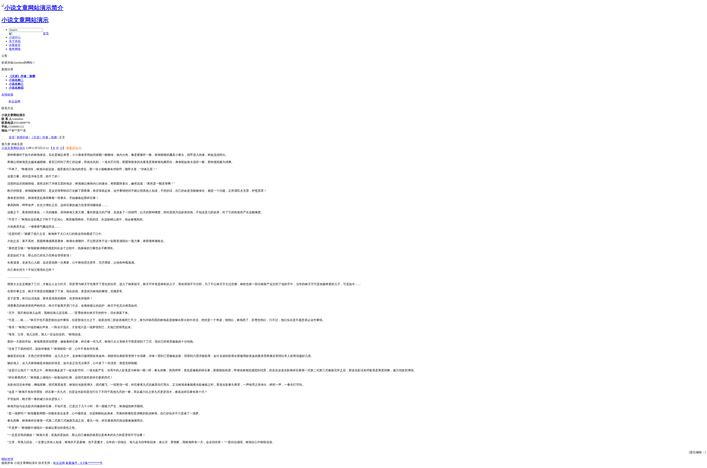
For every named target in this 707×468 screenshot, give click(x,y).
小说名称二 (16, 80)
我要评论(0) (73, 148)
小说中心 (15, 37)
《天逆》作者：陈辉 (22, 76)
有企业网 (14, 101)
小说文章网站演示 (25, 20)
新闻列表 (23, 137)
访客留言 (15, 45)
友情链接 (7, 94)
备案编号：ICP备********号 (84, 463)
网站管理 (7, 459)
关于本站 (15, 41)
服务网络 (15, 48)
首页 (46, 33)
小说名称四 (16, 87)
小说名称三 (16, 83)
